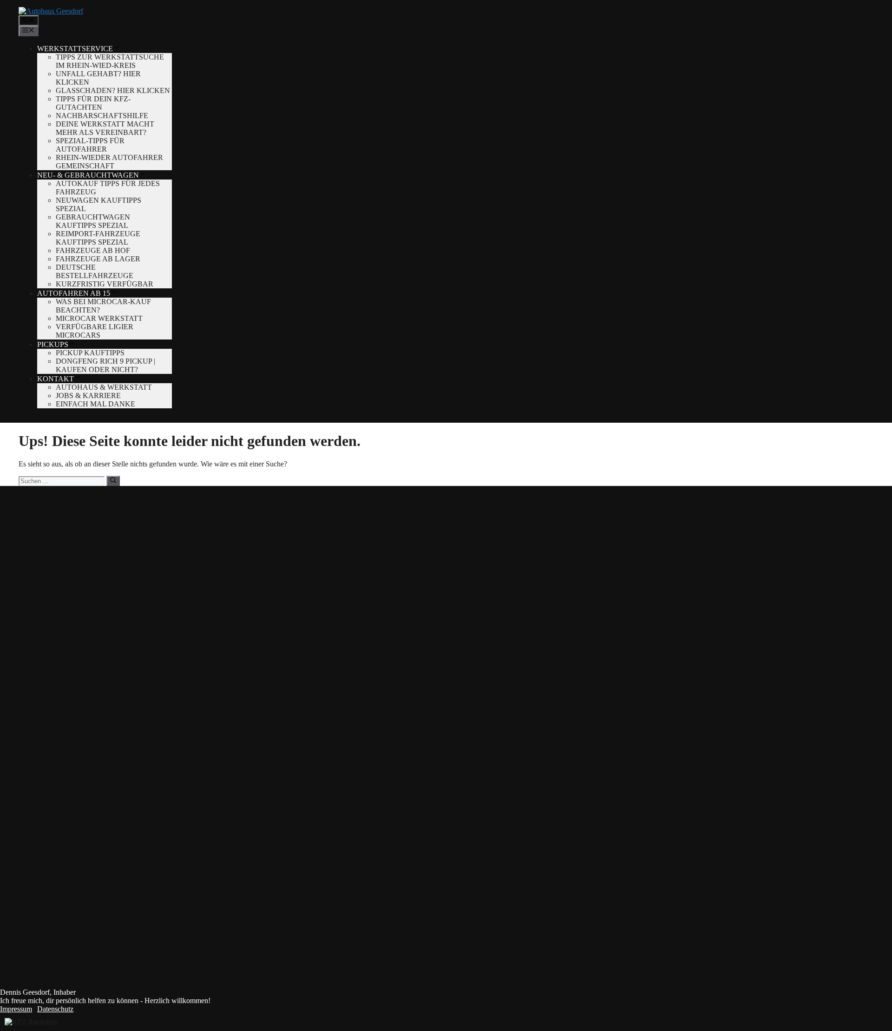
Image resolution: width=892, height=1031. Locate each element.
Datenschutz (55, 1009)
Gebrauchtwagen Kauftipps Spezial (93, 221)
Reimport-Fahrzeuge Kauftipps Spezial (98, 238)
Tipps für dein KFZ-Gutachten (93, 103)
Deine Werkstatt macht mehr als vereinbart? (105, 128)
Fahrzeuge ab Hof (93, 250)
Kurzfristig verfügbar (104, 284)
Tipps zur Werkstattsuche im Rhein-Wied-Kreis (110, 61)
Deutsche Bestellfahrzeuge (94, 271)
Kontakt (55, 379)
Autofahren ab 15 (73, 293)
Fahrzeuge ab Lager (98, 259)
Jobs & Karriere (88, 395)
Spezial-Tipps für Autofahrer (90, 145)
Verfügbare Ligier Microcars (94, 331)
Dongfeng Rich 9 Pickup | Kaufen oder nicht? (105, 365)
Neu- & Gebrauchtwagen (88, 175)
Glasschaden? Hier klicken (113, 90)
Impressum (16, 1009)
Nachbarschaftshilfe (102, 116)
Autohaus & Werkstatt (104, 387)
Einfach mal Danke (95, 404)
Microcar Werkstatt (99, 318)
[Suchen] (113, 481)
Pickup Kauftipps (90, 353)
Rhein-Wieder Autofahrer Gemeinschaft (109, 161)
